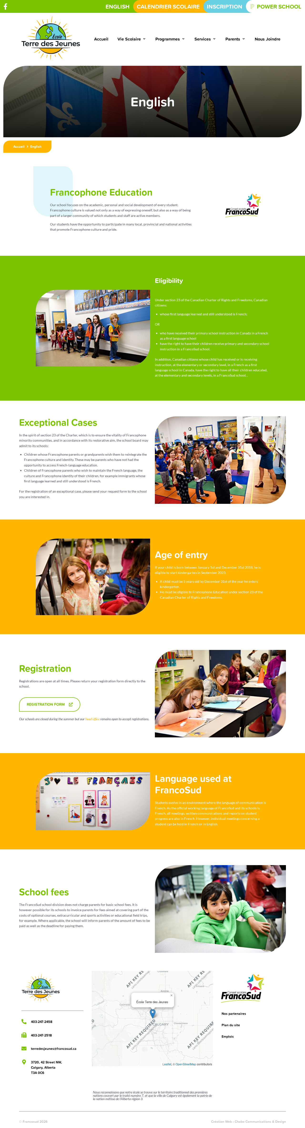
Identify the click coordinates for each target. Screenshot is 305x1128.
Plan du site (231, 1025)
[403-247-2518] (23, 1035)
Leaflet (167, 1064)
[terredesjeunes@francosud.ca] (23, 1048)
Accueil (19, 146)
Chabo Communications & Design (260, 1121)
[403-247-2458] (23, 1021)
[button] (132, 39)
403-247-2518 (41, 1035)
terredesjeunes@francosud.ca (53, 1048)
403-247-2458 (41, 1021)
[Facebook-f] (5, 6)
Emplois (228, 1036)
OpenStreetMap (186, 1064)
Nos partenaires (234, 1013)
